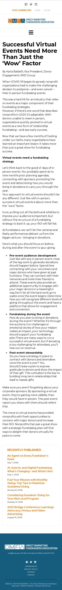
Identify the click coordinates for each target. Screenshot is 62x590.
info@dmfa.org (14, 553)
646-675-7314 (49, 553)
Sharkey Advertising (42, 586)
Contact (31, 575)
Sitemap (31, 572)
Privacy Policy (31, 569)
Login (47, 10)
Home (37, 10)
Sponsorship (31, 566)
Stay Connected (21, 10)
